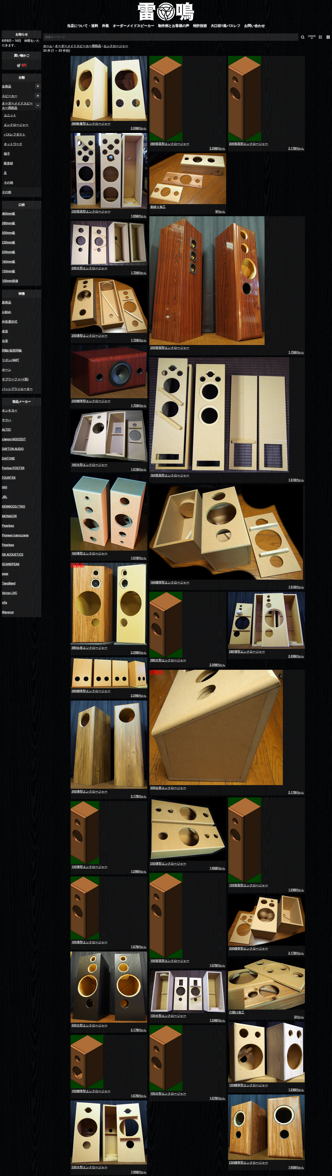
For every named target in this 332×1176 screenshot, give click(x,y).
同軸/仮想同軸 (12, 350)
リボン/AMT (10, 360)
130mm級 (8, 271)
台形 (5, 341)
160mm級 (8, 261)
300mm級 (8, 233)
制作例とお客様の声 (173, 26)
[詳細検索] (312, 37)
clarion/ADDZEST (14, 439)
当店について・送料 (82, 26)
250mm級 (8, 242)
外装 (105, 26)
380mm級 (8, 223)
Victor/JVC (9, 593)
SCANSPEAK (10, 564)
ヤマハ (6, 420)
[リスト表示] (320, 37)
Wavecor (8, 612)
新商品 (6, 302)
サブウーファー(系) (15, 379)
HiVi (4, 487)
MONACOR (9, 516)
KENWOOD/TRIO (13, 506)
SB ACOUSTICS (12, 554)
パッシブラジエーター (17, 389)
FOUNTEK (9, 478)
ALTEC (6, 429)
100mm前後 (10, 281)
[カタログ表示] (328, 37)
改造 (5, 331)
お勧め (6, 312)
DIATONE (8, 458)
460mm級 (8, 213)
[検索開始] (302, 37)
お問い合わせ (254, 26)
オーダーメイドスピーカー (133, 26)
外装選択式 (9, 321)
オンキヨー (9, 410)
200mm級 (8, 252)
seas (5, 574)
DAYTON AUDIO (13, 449)
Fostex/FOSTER (13, 468)
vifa (4, 602)
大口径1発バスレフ (225, 26)
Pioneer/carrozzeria (15, 535)
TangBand (8, 583)
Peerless (8, 526)
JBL (4, 497)
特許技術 (200, 26)
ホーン (6, 369)
